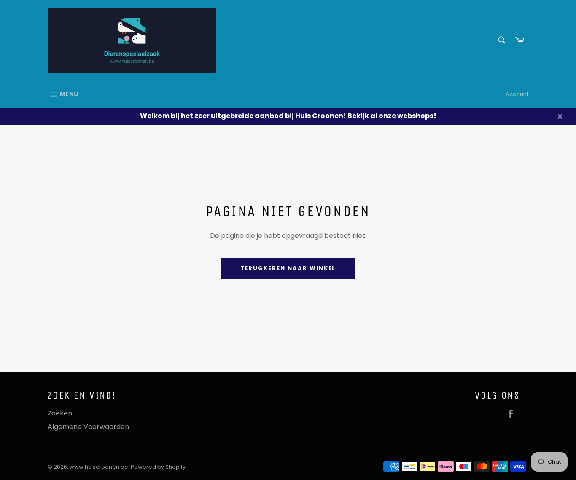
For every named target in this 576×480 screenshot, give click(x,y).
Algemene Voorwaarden (88, 426)
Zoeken (60, 413)
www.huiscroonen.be (99, 466)
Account (517, 94)
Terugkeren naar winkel (288, 268)
